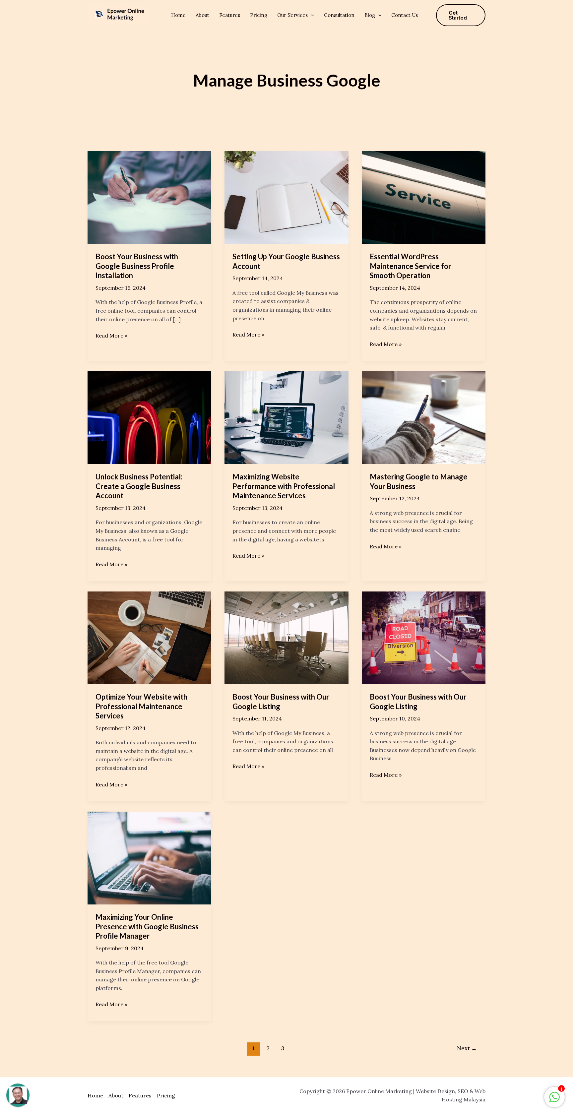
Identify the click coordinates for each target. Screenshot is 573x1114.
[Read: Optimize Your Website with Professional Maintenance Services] (149, 637)
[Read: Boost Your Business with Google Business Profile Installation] (149, 197)
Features (229, 15)
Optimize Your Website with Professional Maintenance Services (141, 706)
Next (467, 1048)
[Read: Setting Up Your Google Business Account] (286, 197)
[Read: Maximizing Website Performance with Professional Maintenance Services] (286, 417)
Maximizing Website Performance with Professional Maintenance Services (283, 486)
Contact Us (404, 15)
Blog (369, 15)
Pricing (258, 15)
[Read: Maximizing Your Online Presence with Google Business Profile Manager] (149, 857)
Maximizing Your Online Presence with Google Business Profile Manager (147, 926)
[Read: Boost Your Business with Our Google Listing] (286, 637)
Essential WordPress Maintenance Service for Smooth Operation (410, 266)
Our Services (292, 15)
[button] (311, 15)
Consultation (339, 15)
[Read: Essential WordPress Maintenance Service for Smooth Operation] (423, 197)
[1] (554, 1100)
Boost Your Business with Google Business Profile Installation (137, 266)
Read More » (111, 335)
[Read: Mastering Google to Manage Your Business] (423, 417)
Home (178, 15)
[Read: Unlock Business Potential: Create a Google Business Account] (149, 417)
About (202, 15)
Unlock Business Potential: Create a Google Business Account (139, 486)
